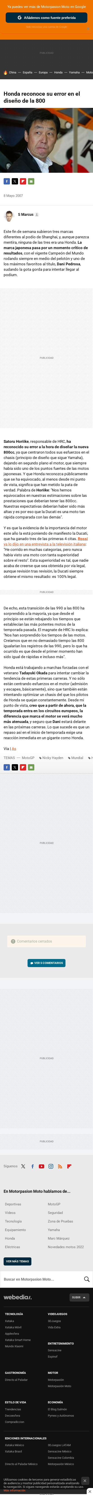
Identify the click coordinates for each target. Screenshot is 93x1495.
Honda (58, 72)
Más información (14, 1490)
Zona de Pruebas (60, 1221)
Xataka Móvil (13, 1327)
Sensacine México (59, 1451)
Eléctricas (12, 1247)
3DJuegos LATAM (59, 1445)
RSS (60, 1165)
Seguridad (55, 1213)
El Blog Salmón (57, 1409)
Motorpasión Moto (59, 1386)
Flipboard (23, 181)
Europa (43, 72)
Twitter (15, 181)
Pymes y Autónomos (61, 1415)
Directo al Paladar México (21, 1464)
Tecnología (13, 1221)
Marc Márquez (59, 1238)
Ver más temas (17, 1261)
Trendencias (13, 1409)
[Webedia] (18, 1300)
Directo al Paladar (16, 1379)
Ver (48, 963)
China (12, 72)
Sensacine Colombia (61, 1457)
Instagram (50, 1165)
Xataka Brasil (13, 1451)
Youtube (41, 1165)
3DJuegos (54, 1321)
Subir (76, 1297)
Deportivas (13, 1204)
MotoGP (28, 758)
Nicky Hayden (52, 758)
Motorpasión (56, 1379)
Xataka (9, 1321)
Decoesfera (12, 1415)
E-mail (31, 181)
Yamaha (74, 72)
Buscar (87, 1279)
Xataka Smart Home (18, 1340)
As (14, 748)
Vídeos (10, 1213)
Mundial (77, 758)
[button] (28, 214)
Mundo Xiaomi (14, 1346)
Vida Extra (54, 1327)
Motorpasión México (61, 1464)
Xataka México (14, 1445)
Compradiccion (14, 1422)
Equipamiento (15, 1230)
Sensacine (54, 1350)
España (27, 72)
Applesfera (12, 1333)
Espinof (53, 1356)
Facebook (7, 181)
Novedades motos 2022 (66, 1247)
